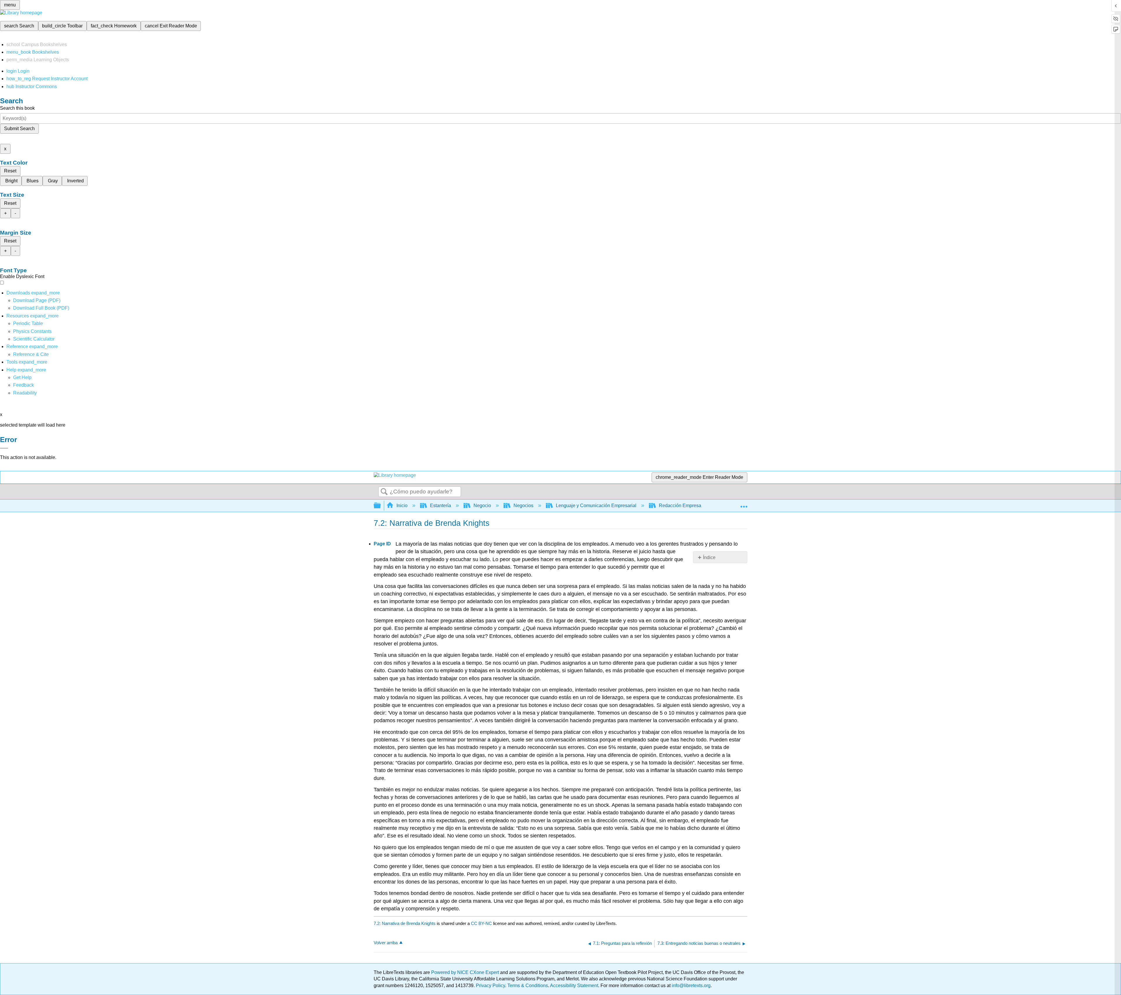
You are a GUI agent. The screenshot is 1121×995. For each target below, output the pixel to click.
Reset (10, 170)
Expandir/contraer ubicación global (743, 504)
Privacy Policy (490, 985)
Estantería (440, 505)
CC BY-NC (482, 923)
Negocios (523, 505)
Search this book (17, 108)
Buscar (384, 492)
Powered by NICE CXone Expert (465, 972)
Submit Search (19, 128)
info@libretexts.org (691, 985)
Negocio (482, 505)
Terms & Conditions (527, 985)
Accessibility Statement (574, 985)
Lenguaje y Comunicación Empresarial (596, 505)
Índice (709, 557)
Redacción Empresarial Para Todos (696, 505)
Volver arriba (386, 942)
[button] (23, 385)
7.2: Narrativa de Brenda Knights (405, 923)
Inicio (402, 505)
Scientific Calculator (34, 338)
